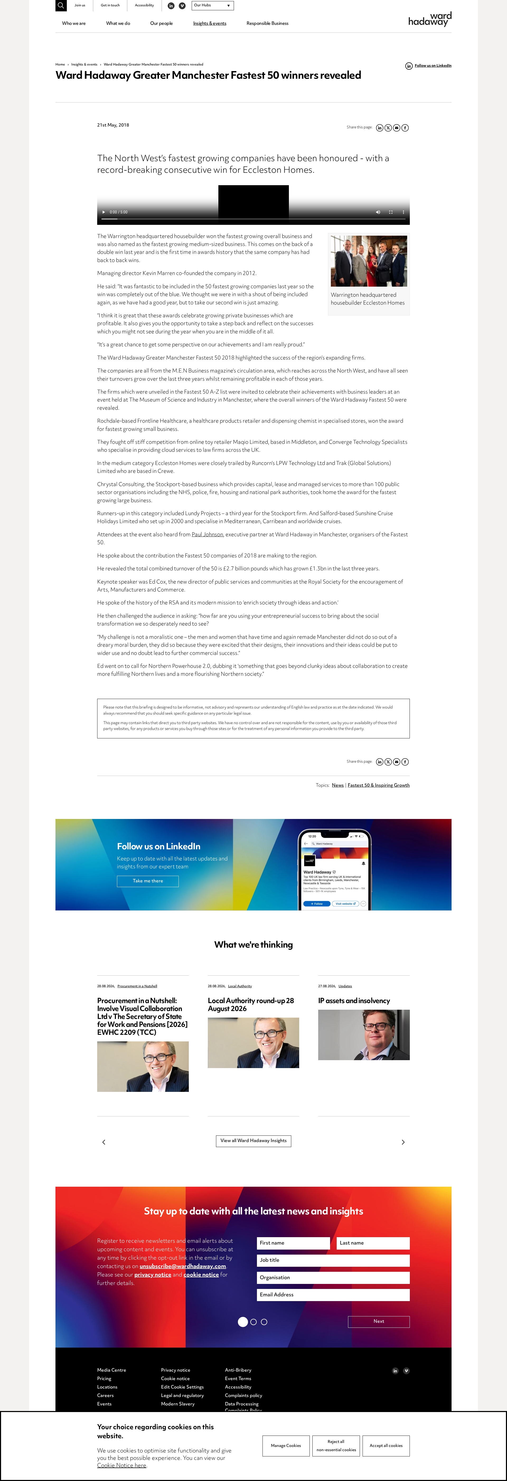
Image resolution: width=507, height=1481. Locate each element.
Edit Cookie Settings (182, 1387)
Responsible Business (268, 23)
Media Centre (111, 1370)
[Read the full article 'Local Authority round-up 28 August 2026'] (253, 1043)
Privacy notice (175, 1370)
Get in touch (110, 5)
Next (403, 1142)
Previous (103, 1142)
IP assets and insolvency (354, 1001)
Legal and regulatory (182, 1395)
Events (104, 1404)
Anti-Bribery (238, 1370)
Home (60, 64)
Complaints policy (243, 1395)
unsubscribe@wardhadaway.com (183, 1267)
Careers (105, 1395)
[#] (61, 5)
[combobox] (213, 6)
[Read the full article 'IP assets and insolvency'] (364, 1035)
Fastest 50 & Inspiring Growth (379, 785)
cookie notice (201, 1275)
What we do (118, 23)
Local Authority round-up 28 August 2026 (251, 1005)
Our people (161, 23)
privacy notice (152, 1275)
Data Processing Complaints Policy (243, 1408)
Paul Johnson (207, 535)
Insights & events (209, 23)
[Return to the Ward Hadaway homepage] (430, 19)
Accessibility (144, 5)
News (338, 785)
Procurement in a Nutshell (137, 986)
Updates (345, 986)
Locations (107, 1387)
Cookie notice (175, 1379)
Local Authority (240, 986)
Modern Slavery (178, 1404)
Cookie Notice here (121, 1466)
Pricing (104, 1379)
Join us (79, 5)
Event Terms (238, 1379)
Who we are (74, 23)
